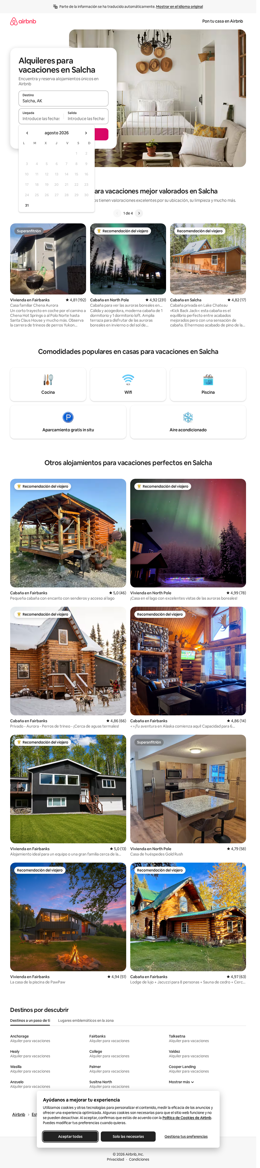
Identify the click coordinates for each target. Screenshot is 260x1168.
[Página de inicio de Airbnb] (23, 21)
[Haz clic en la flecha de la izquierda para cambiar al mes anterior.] (27, 133)
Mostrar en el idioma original (179, 6)
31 (27, 205)
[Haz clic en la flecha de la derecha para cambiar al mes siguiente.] (85, 133)
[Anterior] (117, 213)
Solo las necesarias (128, 1136)
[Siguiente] (139, 213)
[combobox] (63, 101)
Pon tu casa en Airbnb (222, 21)
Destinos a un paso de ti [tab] (30, 1020)
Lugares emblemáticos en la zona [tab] (86, 1020)
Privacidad (115, 1159)
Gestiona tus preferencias (186, 1136)
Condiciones (139, 1159)
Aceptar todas (70, 1136)
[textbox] (41, 119)
